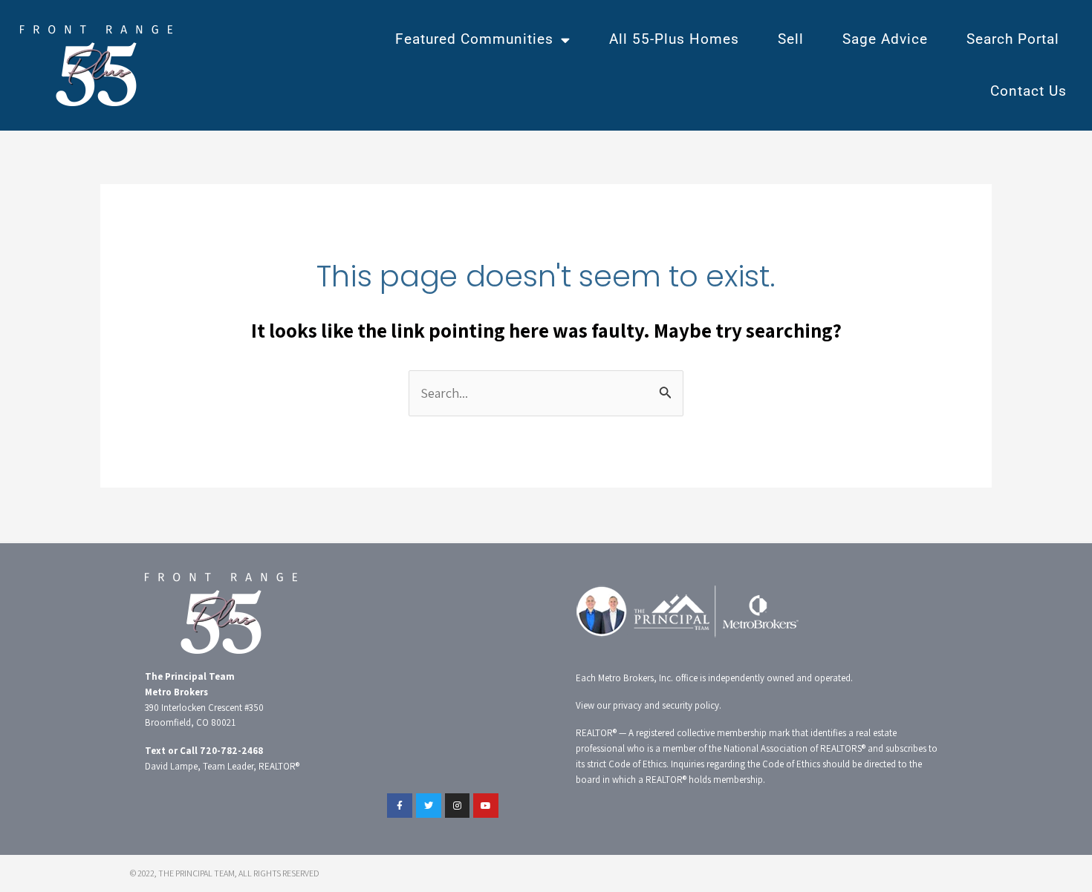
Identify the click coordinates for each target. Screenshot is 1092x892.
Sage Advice (885, 38)
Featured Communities (474, 38)
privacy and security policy (666, 705)
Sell (791, 38)
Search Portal (1012, 38)
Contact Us (1028, 90)
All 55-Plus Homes (674, 38)
